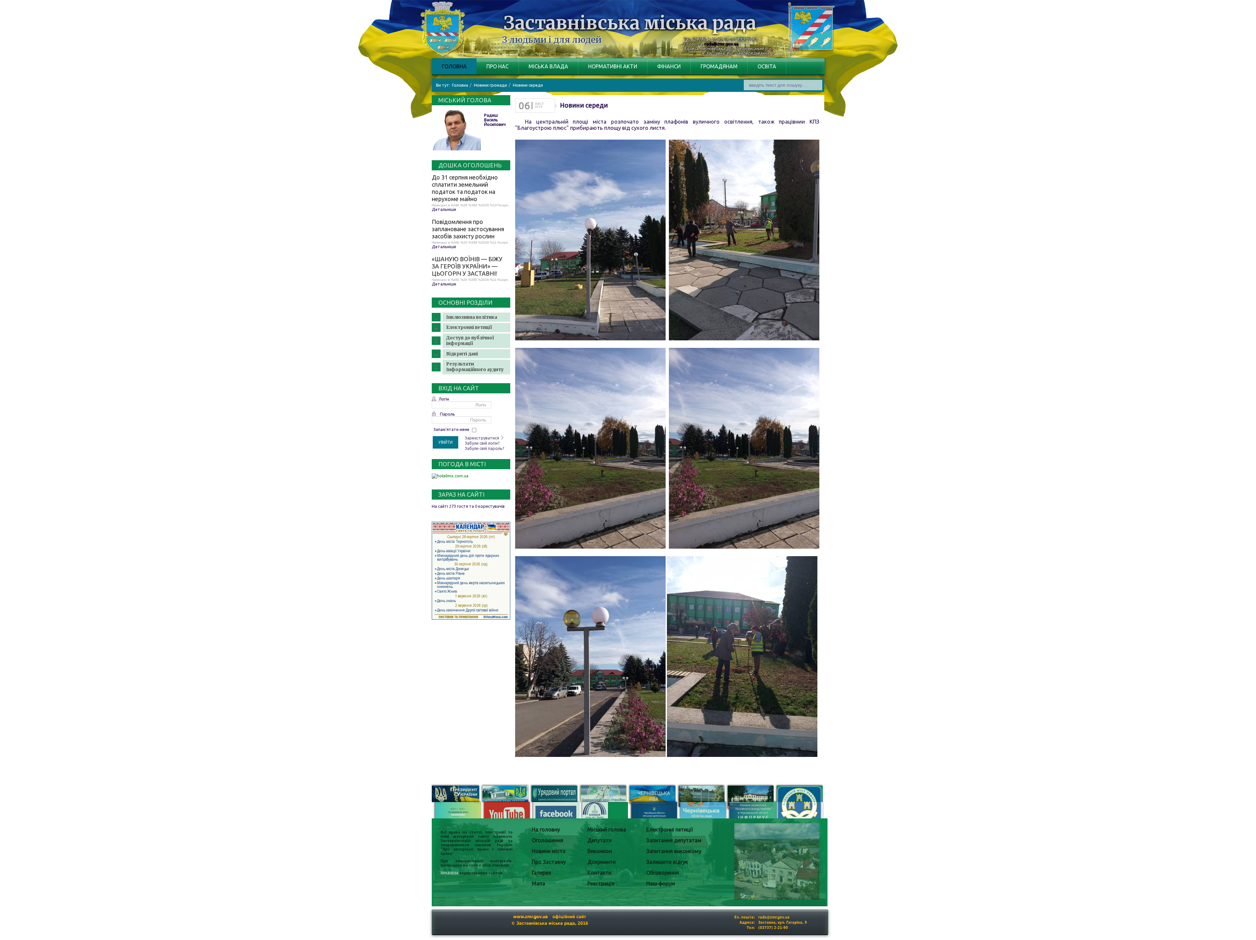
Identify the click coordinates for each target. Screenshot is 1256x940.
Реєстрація (601, 883)
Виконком (599, 851)
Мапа (538, 883)
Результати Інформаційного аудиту (475, 366)
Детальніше (444, 209)
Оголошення (547, 840)
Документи (601, 862)
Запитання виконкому (673, 851)
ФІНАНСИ (669, 66)
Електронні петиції (469, 327)
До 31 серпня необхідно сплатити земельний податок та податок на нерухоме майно (465, 188)
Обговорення (662, 873)
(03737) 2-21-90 (773, 928)
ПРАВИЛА (450, 873)
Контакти (599, 873)
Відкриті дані (462, 354)
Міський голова (606, 829)
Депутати (599, 840)
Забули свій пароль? (484, 448)
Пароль (447, 414)
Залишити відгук (667, 862)
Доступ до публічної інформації (470, 340)
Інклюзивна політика (471, 317)
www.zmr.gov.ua (530, 916)
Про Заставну (549, 862)
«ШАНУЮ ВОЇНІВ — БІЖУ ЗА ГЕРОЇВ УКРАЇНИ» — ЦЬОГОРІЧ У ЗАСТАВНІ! (467, 266)
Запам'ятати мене (451, 429)
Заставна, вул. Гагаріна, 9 (782, 922)
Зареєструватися (482, 438)
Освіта (767, 66)
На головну (546, 829)
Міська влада (548, 66)
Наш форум (660, 883)
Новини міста (549, 851)
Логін (444, 399)
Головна (454, 66)
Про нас (497, 66)
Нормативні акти (612, 66)
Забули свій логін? (482, 443)
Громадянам (719, 66)
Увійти (445, 442)
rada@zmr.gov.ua (722, 44)
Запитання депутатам (674, 840)
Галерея (541, 873)
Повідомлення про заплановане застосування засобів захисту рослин (468, 228)
